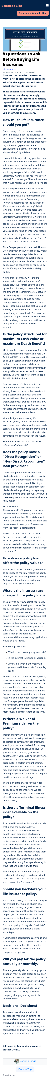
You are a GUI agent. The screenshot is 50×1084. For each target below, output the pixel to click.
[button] (47, 5)
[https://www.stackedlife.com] (11, 5)
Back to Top (25, 1069)
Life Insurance (9, 69)
